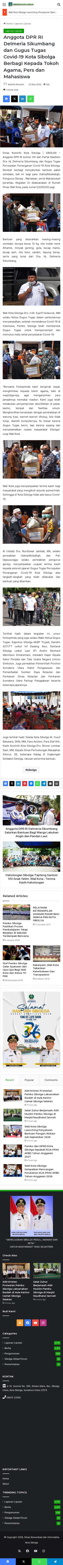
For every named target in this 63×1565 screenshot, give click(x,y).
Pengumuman (12, 1353)
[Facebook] (6, 99)
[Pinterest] (24, 783)
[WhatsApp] (30, 99)
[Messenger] (31, 783)
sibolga (32, 770)
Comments (51, 1080)
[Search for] (58, 5)
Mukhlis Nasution (16, 84)
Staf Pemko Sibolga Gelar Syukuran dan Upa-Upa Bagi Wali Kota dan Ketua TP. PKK (15, 970)
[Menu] (4, 5)
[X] (14, 99)
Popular (29, 1080)
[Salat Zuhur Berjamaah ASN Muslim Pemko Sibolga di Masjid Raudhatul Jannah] (13, 1115)
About (6, 1483)
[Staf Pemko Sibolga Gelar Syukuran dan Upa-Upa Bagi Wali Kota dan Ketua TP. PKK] (16, 952)
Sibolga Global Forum (16, 1359)
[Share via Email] (50, 783)
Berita (8, 1348)
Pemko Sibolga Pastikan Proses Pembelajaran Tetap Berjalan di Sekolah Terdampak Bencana (16, 930)
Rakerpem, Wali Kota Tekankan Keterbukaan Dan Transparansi (46, 970)
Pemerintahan (12, 1364)
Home (9, 23)
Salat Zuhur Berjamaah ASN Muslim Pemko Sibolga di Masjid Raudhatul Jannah (42, 1114)
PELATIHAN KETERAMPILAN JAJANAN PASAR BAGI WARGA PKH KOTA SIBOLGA (46, 914)
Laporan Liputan (22, 23)
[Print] (56, 783)
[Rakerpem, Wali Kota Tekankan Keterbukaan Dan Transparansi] (46, 953)
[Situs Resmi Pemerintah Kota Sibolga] (21, 4)
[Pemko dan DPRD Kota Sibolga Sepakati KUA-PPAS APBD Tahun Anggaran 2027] (13, 1150)
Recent (10, 1080)
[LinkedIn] (22, 99)
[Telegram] (43, 783)
